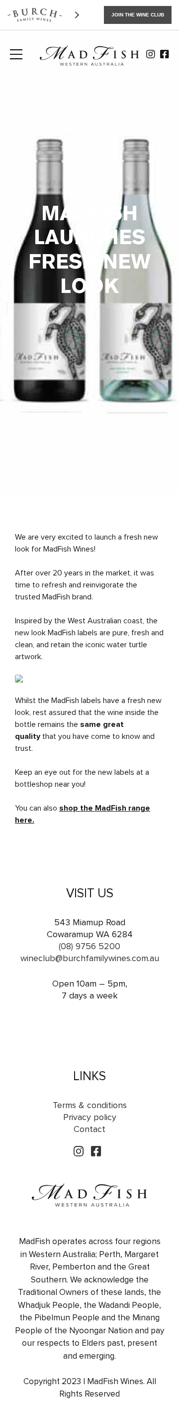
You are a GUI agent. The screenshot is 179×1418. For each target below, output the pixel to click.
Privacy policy (89, 1117)
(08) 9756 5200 (89, 946)
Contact (89, 1129)
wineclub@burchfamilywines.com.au (89, 958)
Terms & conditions (90, 1105)
